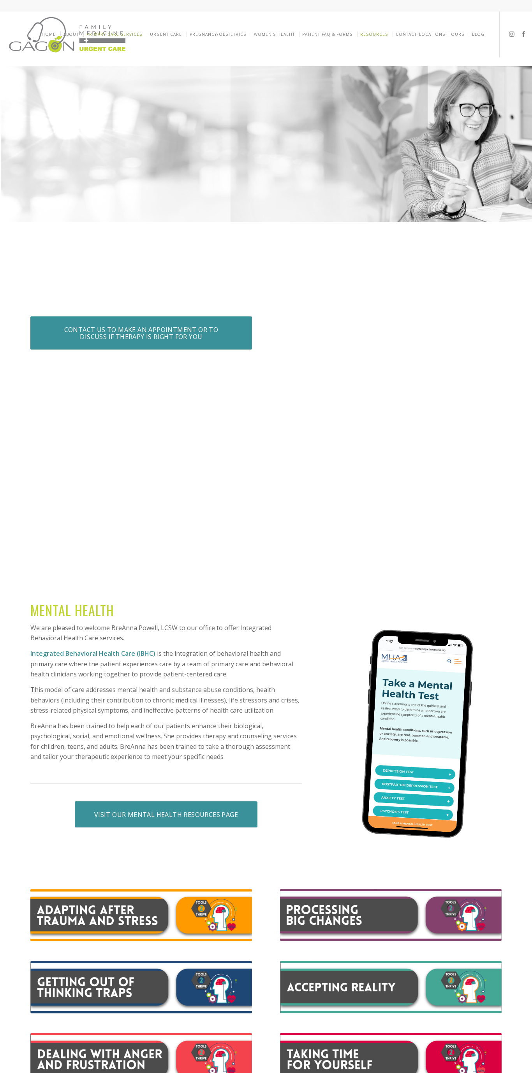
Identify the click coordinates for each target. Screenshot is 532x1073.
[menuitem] (50, 34)
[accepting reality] (391, 987)
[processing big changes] (391, 915)
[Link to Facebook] (523, 34)
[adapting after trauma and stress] (141, 915)
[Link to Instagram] (512, 34)
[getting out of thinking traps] (141, 987)
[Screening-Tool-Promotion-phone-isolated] (416, 736)
